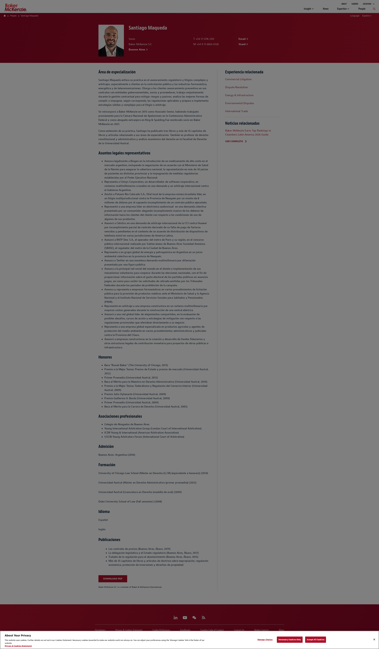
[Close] (374, 639)
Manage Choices (265, 639)
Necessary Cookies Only (289, 639)
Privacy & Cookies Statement (18, 646)
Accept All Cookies (315, 639)
